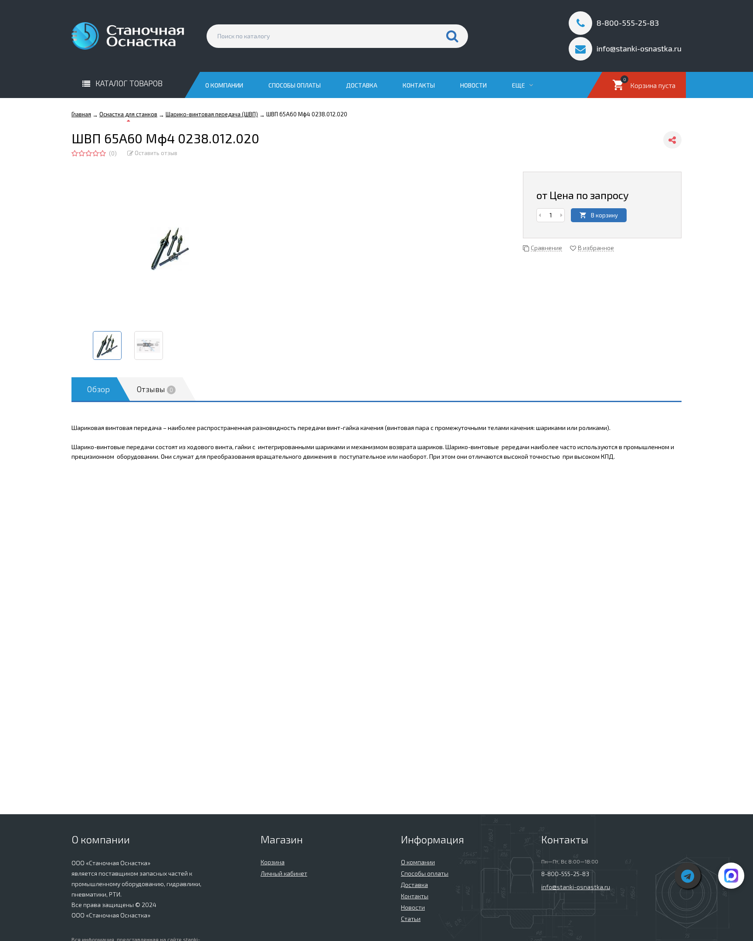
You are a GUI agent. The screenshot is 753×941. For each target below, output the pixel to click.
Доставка (361, 85)
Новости (473, 85)
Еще (519, 85)
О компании (224, 85)
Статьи (411, 918)
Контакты (419, 85)
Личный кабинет (284, 873)
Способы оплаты (294, 85)
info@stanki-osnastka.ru (575, 886)
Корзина (273, 862)
